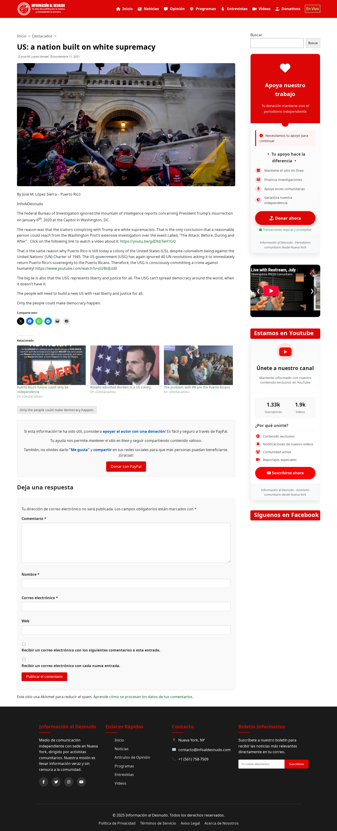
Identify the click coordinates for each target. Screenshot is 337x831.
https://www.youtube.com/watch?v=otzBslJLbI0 (76, 268)
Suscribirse (296, 764)
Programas (206, 8)
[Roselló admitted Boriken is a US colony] (124, 365)
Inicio (127, 8)
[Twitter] (56, 781)
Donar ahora (287, 218)
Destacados (42, 36)
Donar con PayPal (126, 466)
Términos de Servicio (158, 823)
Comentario (34, 518)
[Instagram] (68, 781)
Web (25, 620)
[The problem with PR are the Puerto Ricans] (198, 365)
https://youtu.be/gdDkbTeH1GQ (148, 241)
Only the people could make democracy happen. (57, 410)
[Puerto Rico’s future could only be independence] (51, 365)
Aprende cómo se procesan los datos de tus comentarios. (143, 696)
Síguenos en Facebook (286, 515)
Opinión (177, 8)
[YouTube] (81, 781)
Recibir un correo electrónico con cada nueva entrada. (71, 665)
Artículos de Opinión (132, 757)
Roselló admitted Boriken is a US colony (120, 387)
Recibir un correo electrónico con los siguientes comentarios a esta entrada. (91, 650)
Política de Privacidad (117, 823)
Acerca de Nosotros (221, 823)
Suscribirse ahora (287, 472)
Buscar (256, 34)
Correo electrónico (40, 597)
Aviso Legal (190, 823)
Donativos (291, 8)
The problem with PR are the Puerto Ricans (197, 387)
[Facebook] (43, 781)
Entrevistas (237, 8)
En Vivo (312, 8)
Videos (265, 8)
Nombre (30, 574)
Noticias (151, 8)
